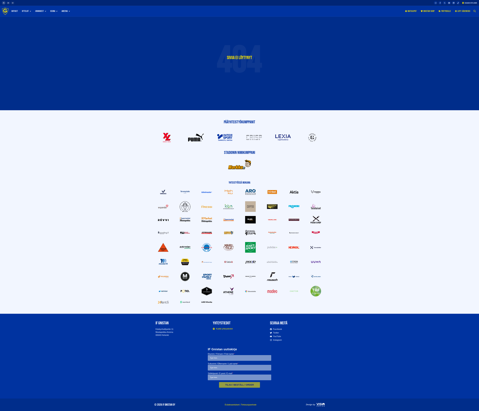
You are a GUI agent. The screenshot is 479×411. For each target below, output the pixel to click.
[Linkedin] (453, 3)
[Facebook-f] (440, 3)
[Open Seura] (57, 11)
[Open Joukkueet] (45, 11)
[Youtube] (449, 3)
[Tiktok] (458, 3)
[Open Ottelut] (30, 11)
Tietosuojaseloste (248, 405)
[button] (474, 11)
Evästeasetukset (232, 405)
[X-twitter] (444, 3)
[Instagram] (435, 3)
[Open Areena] (69, 11)
